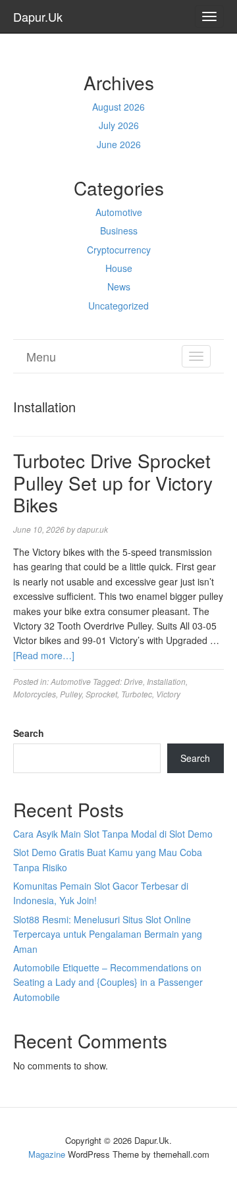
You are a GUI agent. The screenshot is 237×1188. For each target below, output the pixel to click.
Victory (168, 693)
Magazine (46, 1154)
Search (28, 733)
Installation (166, 681)
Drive (133, 681)
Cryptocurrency (119, 249)
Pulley (71, 693)
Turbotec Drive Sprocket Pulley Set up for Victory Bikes (113, 482)
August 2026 (118, 106)
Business (119, 230)
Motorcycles (34, 693)
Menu (41, 356)
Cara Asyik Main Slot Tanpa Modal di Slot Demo (113, 833)
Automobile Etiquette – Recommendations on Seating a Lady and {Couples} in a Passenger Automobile (108, 982)
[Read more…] (43, 655)
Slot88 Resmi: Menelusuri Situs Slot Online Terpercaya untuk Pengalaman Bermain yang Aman (107, 934)
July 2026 (119, 125)
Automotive (118, 212)
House (118, 268)
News (118, 286)
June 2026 (119, 144)
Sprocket (101, 693)
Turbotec (136, 693)
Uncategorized (118, 305)
